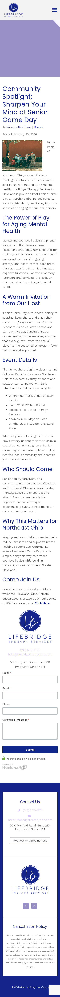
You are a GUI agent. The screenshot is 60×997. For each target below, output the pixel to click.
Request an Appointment (30, 840)
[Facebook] (26, 906)
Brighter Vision (39, 987)
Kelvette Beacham (19, 127)
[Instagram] (34, 906)
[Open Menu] (54, 10)
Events (38, 127)
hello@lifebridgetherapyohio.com (30, 654)
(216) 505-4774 (30, 650)
